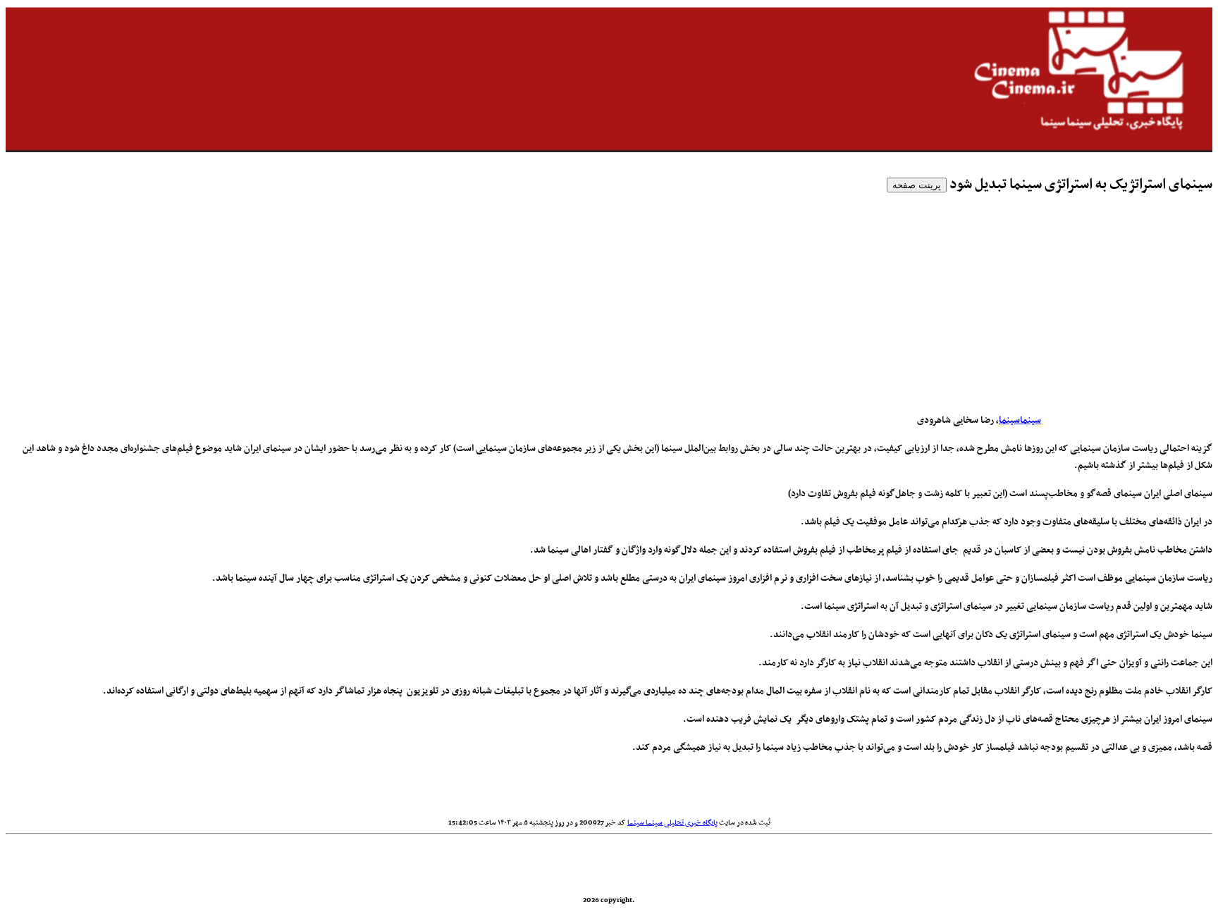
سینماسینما (1020, 420)
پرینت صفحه (916, 185)
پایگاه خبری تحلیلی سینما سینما (672, 823)
